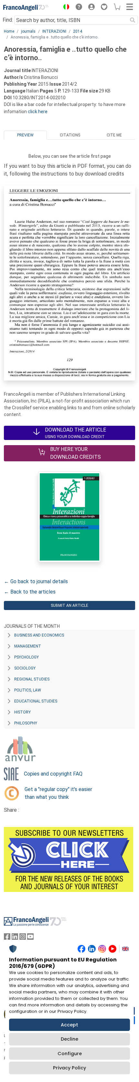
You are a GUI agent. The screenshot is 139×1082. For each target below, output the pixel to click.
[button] (64, 8)
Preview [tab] (25, 135)
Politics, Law (27, 690)
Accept (69, 1025)
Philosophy (25, 723)
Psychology (26, 657)
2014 (77, 31)
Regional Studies (31, 679)
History (22, 712)
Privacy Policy (69, 1068)
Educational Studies (35, 701)
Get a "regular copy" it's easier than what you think (58, 793)
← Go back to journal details (36, 581)
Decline (69, 1039)
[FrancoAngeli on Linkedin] (15, 938)
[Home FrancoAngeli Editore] (25, 8)
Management (27, 646)
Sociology (25, 668)
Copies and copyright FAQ (53, 774)
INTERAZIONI (54, 31)
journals (28, 31)
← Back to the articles (30, 592)
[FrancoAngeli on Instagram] (22, 938)
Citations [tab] (70, 135)
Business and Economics (39, 635)
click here (38, 111)
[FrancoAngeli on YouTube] (30, 938)
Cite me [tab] (114, 135)
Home (9, 31)
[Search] (132, 20)
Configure (70, 1053)
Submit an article (69, 605)
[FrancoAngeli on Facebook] (7, 938)
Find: (8, 20)
